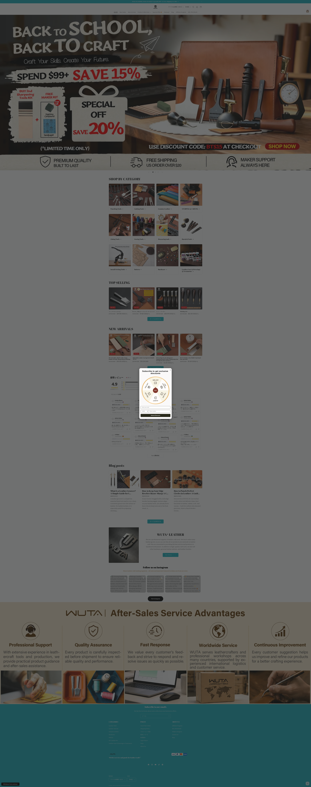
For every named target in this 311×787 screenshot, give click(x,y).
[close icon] (170, 370)
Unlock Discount (155, 415)
